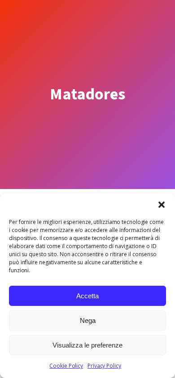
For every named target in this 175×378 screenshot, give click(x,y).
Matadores (87, 94)
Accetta (87, 296)
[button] (161, 204)
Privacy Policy (104, 365)
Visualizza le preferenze (87, 345)
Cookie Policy (66, 365)
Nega (88, 320)
